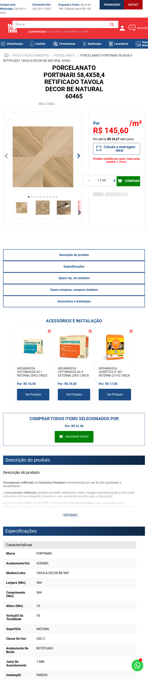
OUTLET (133, 4)
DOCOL (58, 31)
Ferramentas (67, 43)
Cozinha (40, 43)
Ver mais (70, 515)
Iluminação (94, 43)
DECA (50, 31)
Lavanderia (121, 43)
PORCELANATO (64, 55)
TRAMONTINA (71, 31)
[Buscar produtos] (112, 24)
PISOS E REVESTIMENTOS (31, 55)
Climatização (15, 43)
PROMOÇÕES (112, 4)
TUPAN (84, 31)
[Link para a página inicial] (6, 55)
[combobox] (65, 24)
